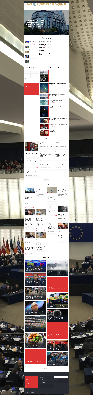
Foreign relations (27, 90)
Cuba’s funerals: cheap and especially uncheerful (31, 173)
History (26, 91)
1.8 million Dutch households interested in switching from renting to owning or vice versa (40, 244)
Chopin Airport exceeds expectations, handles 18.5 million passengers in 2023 (39, 221)
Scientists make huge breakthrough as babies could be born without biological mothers (56, 318)
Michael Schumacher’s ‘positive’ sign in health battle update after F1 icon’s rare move (33, 57)
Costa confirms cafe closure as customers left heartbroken (55, 348)
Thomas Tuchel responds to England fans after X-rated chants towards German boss (33, 47)
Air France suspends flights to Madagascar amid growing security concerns (56, 336)
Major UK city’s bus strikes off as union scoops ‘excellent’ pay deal (56, 305)
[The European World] (46, 5)
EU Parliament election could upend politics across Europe (31, 155)
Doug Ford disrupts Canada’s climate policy (60, 165)
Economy (27, 86)
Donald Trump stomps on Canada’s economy (60, 144)
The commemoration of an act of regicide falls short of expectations (62, 234)
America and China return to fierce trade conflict (46, 44)
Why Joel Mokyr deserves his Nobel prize (45, 41)
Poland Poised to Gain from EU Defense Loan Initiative (40, 191)
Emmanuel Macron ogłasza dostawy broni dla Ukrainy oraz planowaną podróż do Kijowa (29, 221)
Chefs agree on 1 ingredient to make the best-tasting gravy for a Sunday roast (35, 345)
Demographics (27, 378)
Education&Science (28, 87)
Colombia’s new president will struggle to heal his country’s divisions (60, 154)
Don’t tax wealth (41, 50)
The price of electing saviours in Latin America (46, 165)
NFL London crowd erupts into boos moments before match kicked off (33, 61)
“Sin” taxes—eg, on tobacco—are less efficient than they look (51, 209)
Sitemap (67, 1)
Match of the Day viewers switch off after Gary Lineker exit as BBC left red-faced (33, 42)
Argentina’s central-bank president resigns (46, 144)
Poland (26, 92)
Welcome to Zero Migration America (44, 47)
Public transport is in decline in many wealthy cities (62, 216)
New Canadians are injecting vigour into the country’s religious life (51, 227)
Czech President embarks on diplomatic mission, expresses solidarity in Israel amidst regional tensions (29, 245)
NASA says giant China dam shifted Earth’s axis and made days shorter (56, 273)
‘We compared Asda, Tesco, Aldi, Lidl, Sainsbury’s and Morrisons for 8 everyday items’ (33, 52)
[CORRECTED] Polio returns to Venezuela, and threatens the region (45, 154)
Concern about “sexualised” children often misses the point (51, 198)
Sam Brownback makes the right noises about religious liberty (62, 191)
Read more (51, 160)
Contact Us (58, 1)
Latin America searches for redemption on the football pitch (31, 163)
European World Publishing (63, 1)
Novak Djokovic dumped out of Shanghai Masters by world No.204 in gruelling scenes (57, 363)
